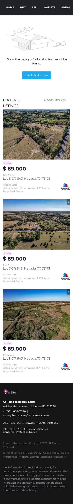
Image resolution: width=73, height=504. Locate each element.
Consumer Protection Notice (20, 431)
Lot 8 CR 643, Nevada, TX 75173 (26, 358)
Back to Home (36, 75)
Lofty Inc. (23, 443)
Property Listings (29, 456)
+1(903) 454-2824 (14, 411)
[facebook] (5, 496)
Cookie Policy (51, 452)
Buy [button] (23, 7)
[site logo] (12, 396)
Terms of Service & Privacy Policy (22, 452)
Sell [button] (35, 7)
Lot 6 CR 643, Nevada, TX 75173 (26, 178)
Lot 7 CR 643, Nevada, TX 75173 (26, 268)
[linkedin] (13, 496)
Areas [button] (66, 7)
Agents (49, 7)
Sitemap (46, 456)
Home (10, 7)
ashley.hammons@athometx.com (26, 415)
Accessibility (60, 456)
